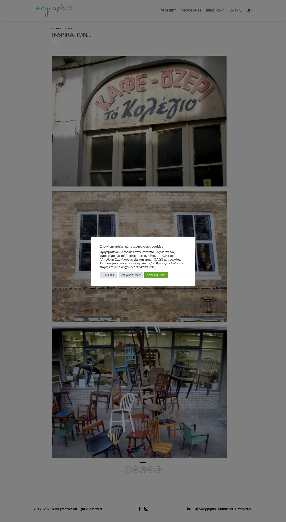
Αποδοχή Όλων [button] (156, 274)
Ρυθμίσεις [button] (108, 274)
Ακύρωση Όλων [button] (131, 274)
